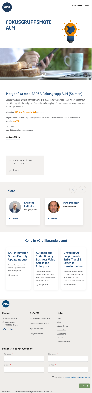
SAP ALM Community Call (25, 112)
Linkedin (15, 219)
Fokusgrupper (61, 334)
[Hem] (8, 7)
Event (59, 318)
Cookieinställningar (63, 341)
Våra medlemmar (63, 326)
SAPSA (16, 121)
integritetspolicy (84, 377)
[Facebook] (4, 330)
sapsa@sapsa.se (11, 318)
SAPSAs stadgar (70, 377)
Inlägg (59, 322)
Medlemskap (61, 330)
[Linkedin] (11, 330)
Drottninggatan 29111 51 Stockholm (11, 323)
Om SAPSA (60, 337)
